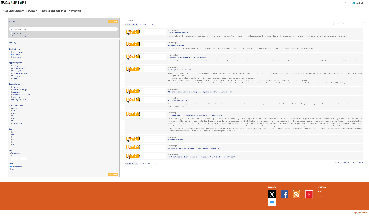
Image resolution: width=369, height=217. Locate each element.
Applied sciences (17, 97)
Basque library (16, 55)
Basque (14, 108)
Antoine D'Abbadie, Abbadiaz (178, 33)
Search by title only (18, 33)
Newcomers (75, 10)
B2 (13, 140)
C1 (13, 142)
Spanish (14, 116)
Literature (15, 87)
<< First (337, 24)
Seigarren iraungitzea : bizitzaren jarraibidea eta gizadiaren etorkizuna (193, 148)
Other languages (17, 123)
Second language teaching (20, 68)
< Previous (345, 24)
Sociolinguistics (16, 66)
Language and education (19, 73)
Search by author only (19, 36)
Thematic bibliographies (53, 10)
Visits (13, 169)
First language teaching (19, 76)
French (14, 113)
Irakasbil (320, 199)
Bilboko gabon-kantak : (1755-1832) (180, 70)
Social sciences (16, 92)
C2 (13, 145)
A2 (13, 135)
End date (24, 156)
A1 (13, 132)
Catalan (14, 121)
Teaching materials (18, 52)
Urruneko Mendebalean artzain (179, 100)
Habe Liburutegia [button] (12, 10)
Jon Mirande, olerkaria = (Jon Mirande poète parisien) (187, 57)
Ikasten (320, 194)
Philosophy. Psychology (19, 90)
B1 (13, 137)
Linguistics (15, 78)
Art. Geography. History (19, 100)
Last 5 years (16, 153)
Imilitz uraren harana (175, 140)
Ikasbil (320, 196)
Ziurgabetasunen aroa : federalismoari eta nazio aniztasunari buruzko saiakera (196, 115)
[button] (131, 24)
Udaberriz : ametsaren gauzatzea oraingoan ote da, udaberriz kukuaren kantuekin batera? (200, 92)
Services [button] (31, 10)
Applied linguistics (17, 57)
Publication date (17, 167)
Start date (14, 156)
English (14, 111)
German (14, 118)
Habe (319, 191)
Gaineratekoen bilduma (176, 45)
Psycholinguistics (17, 71)
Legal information (360, 213)
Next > (354, 24)
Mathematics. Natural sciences (21, 95)
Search (114, 21)
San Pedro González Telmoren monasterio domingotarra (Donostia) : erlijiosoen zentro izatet (201, 157)
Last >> (360, 24)
